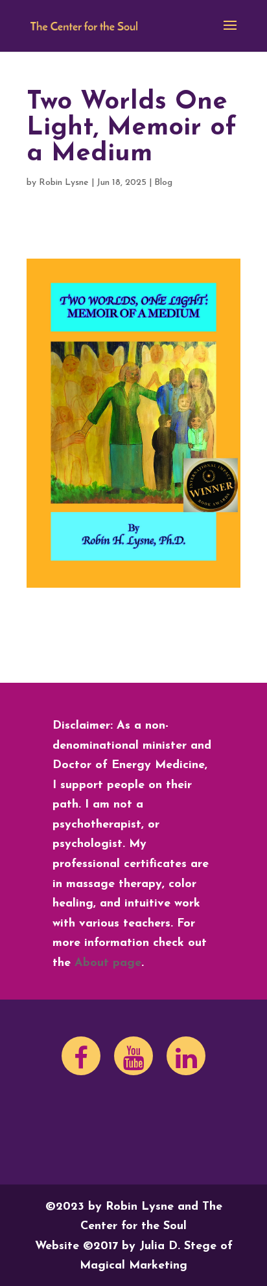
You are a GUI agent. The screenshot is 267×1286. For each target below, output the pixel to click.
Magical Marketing (133, 1266)
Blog (163, 183)
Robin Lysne (64, 183)
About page (108, 963)
